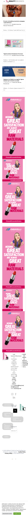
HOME (24, 354)
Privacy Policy (8, 453)
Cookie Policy (22, 452)
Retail (22, 55)
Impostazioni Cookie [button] (7, 513)
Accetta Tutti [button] (17, 513)
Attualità (14, 24)
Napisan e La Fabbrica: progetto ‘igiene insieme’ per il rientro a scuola (13, 80)
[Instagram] (12, 394)
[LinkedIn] (14, 397)
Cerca (24, 366)
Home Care (18, 24)
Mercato (5, 25)
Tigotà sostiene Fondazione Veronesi (13, 53)
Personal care (10, 25)
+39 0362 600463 (14, 377)
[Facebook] (16, 394)
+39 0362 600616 (14, 382)
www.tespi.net (17, 388)
